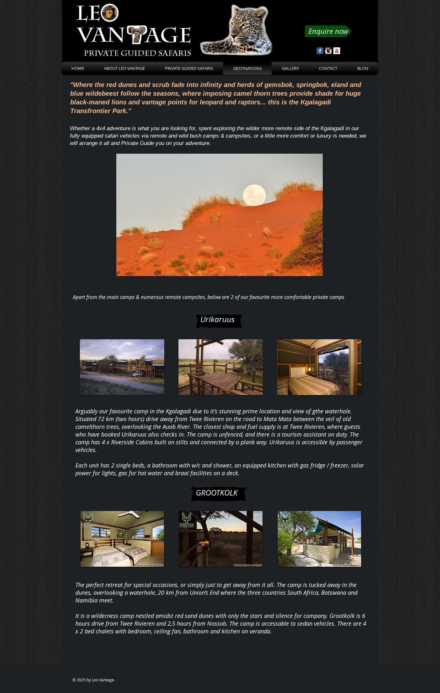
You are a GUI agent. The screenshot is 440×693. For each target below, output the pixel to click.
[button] (219, 215)
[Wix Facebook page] (320, 50)
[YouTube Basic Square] (336, 50)
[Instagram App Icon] (328, 50)
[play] (307, 270)
